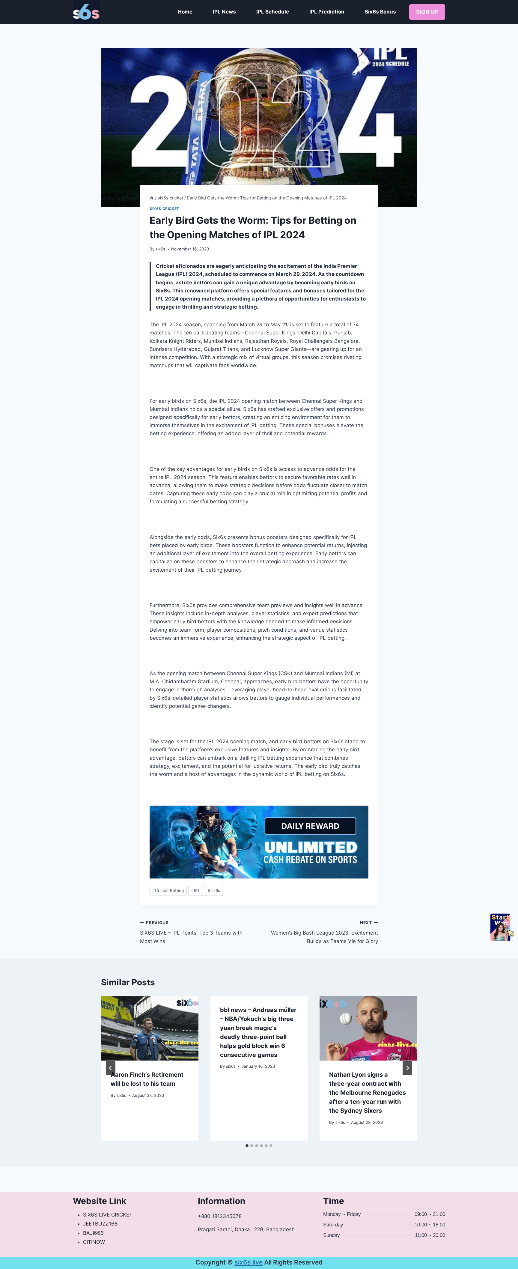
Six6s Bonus (380, 12)
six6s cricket (164, 208)
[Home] (152, 197)
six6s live (248, 1262)
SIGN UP (427, 11)
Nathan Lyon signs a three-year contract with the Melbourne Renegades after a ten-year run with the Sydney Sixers (367, 1092)
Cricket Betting (168, 890)
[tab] (247, 1145)
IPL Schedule (272, 12)
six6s (160, 249)
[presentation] (149, 1028)
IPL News (224, 12)
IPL (195, 890)
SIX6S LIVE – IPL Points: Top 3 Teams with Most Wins (191, 932)
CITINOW (94, 1242)
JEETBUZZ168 (100, 1224)
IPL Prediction (326, 12)
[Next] (407, 1068)
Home (185, 12)
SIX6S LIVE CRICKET (107, 1215)
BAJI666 (93, 1233)
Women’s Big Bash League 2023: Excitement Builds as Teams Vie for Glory (324, 932)
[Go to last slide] (110, 1068)
